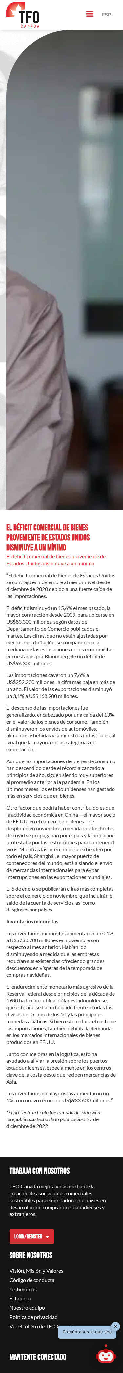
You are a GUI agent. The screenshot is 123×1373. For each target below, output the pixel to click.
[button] (105, 1354)
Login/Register (28, 1236)
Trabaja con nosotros (40, 1171)
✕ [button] (115, 1326)
